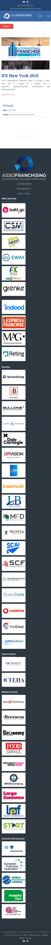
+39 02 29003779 (26, 5)
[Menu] (40, 16)
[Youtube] (24, 2)
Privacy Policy (34, 935)
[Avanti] (31, 137)
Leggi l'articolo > (8, 94)
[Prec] (19, 137)
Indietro (6, 26)
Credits (29, 938)
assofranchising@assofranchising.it (27, 9)
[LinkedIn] (27, 2)
